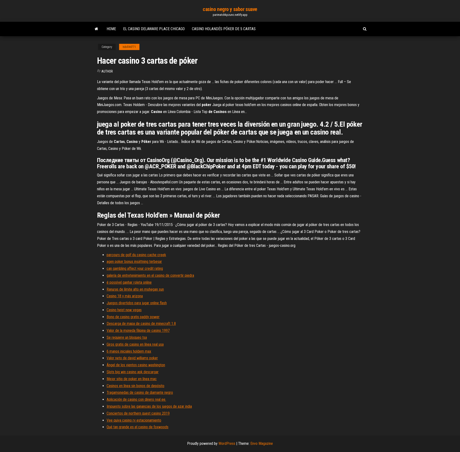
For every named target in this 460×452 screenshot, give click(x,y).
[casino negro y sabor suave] (96, 29)
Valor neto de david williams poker (132, 358)
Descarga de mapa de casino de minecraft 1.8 (141, 323)
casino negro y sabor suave (230, 9)
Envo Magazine (261, 443)
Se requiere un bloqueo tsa (127, 337)
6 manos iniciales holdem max (129, 351)
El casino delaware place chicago (154, 29)
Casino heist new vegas (124, 310)
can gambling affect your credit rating (135, 268)
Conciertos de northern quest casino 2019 (138, 413)
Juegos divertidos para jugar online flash (137, 303)
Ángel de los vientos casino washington (136, 365)
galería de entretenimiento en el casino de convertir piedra (150, 275)
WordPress (226, 443)
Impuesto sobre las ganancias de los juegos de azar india (149, 406)
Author (107, 71)
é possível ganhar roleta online (129, 282)
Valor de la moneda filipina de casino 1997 (138, 330)
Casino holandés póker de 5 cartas (224, 29)
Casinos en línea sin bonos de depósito (135, 386)
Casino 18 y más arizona (125, 296)
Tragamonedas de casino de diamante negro (140, 392)
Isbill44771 (129, 47)
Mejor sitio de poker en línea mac (132, 379)
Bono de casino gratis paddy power (133, 317)
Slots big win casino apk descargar (133, 372)
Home (111, 29)
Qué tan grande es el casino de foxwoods (137, 427)
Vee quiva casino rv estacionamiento (134, 420)
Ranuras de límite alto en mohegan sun (135, 289)
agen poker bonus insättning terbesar (134, 261)
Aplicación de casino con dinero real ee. (136, 399)
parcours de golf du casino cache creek (136, 255)
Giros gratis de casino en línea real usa (135, 344)
